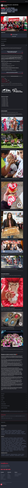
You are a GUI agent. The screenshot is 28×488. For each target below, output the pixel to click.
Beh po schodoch (3, 479)
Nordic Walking (3, 474)
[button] (1, 484)
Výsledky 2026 (14, 36)
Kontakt (9, 474)
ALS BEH (3, 78)
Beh (1, 473)
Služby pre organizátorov (18, 473)
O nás (8, 473)
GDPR (3, 483)
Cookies (1, 483)
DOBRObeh (3, 79)
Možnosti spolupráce (18, 474)
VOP (4, 483)
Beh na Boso (3, 81)
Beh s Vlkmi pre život (4, 80)
